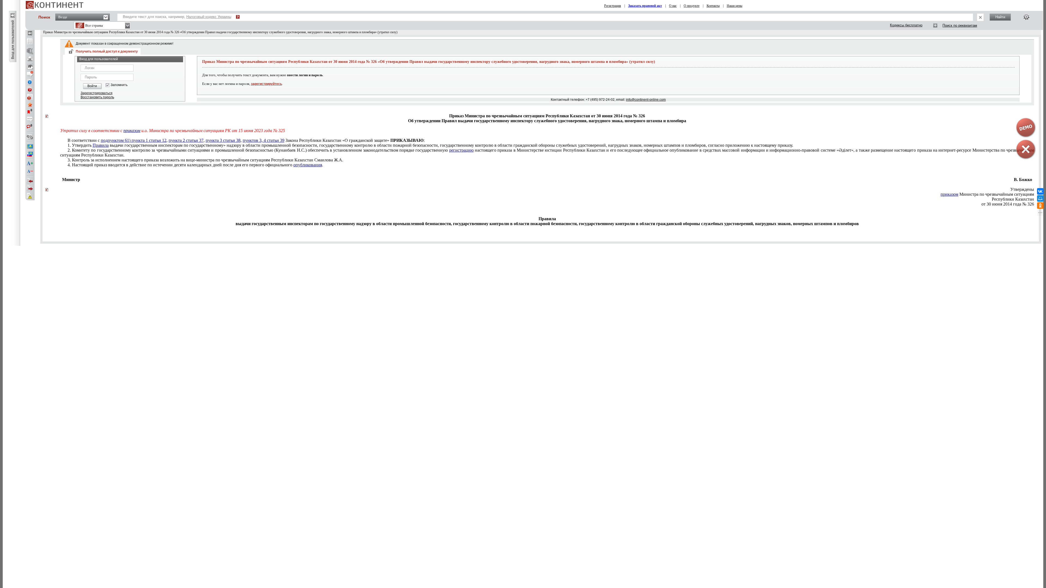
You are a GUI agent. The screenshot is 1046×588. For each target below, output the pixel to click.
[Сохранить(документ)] (30, 51)
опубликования (307, 165)
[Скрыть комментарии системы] (30, 74)
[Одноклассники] (1040, 205)
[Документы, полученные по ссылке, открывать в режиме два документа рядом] (30, 41)
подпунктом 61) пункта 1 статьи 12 (133, 140)
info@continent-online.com (646, 100)
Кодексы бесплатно (906, 25)
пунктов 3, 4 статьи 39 (263, 140)
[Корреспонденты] (30, 180)
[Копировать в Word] (30, 66)
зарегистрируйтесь (266, 84)
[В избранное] (30, 104)
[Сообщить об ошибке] (30, 196)
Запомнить (119, 85)
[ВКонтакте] (1040, 191)
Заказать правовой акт (645, 6)
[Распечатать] (30, 59)
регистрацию (461, 150)
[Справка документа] (30, 89)
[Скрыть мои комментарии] (30, 120)
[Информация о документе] (30, 81)
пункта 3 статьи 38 (223, 140)
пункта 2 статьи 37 (186, 140)
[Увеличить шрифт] (30, 163)
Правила (101, 145)
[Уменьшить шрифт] (30, 171)
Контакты (713, 6)
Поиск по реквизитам (959, 25)
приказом (131, 130)
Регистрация (612, 6)
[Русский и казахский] (30, 154)
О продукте (692, 6)
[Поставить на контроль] (30, 97)
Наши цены (734, 6)
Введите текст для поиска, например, (177, 17)
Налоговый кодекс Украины (208, 17)
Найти (1000, 17)
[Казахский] (30, 146)
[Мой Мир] (1040, 198)
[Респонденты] (30, 188)
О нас (673, 6)
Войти (92, 86)
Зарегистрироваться (96, 93)
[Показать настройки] (1026, 17)
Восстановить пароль (97, 97)
